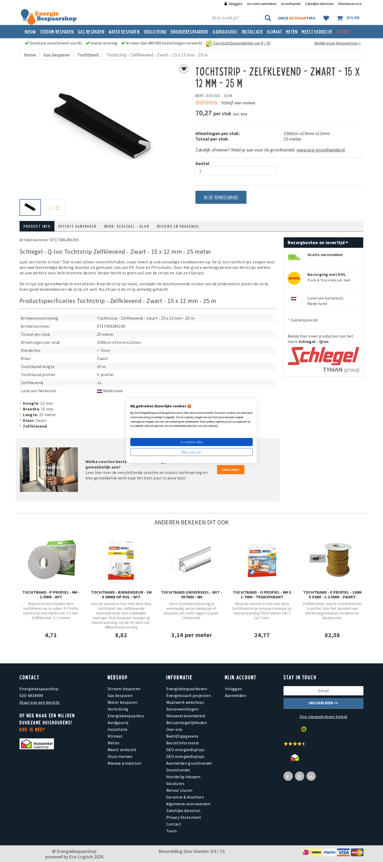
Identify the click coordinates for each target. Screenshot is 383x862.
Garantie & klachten (185, 797)
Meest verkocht (317, 31)
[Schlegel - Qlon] (323, 357)
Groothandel (291, 3)
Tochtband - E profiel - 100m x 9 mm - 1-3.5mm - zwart (332, 594)
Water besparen (124, 31)
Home (30, 55)
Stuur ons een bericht (40, 702)
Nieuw (30, 31)
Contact (174, 824)
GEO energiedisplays (185, 749)
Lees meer (230, 469)
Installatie (252, 31)
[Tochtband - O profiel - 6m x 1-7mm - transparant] (262, 559)
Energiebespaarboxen (186, 688)
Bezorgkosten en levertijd (317, 242)
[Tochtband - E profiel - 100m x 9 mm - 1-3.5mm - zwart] (332, 559)
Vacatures (175, 783)
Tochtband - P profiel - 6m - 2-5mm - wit (50, 594)
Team (171, 830)
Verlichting (155, 31)
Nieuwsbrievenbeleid (185, 715)
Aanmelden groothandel (189, 763)
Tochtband (87, 55)
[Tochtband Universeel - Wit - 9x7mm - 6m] (191, 559)
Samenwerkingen (182, 709)
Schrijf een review (238, 103)
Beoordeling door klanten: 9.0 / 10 (191, 851)
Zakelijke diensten (319, 3)
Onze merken (120, 756)
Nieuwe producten (124, 763)
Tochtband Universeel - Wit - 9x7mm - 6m (191, 594)
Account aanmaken (262, 3)
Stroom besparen (57, 31)
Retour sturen (179, 790)
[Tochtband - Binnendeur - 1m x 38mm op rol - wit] (121, 559)
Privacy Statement (183, 817)
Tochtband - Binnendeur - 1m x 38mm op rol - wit (121, 594)
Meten (292, 31)
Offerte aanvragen (77, 226)
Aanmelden (235, 695)
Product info (37, 226)
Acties (343, 31)
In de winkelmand (221, 197)
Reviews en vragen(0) (178, 226)
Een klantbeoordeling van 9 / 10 (241, 43)
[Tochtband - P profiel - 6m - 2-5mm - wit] (51, 559)
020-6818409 (31, 695)
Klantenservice (350, 3)
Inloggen (235, 3)
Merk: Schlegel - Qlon (126, 226)
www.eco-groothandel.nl (320, 150)
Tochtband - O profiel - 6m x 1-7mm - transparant (262, 594)
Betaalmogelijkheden (186, 722)
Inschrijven (321, 702)
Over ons (174, 729)
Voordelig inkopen (183, 776)
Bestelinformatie (182, 742)
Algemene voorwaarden (188, 803)
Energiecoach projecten (188, 695)
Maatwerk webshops (185, 702)
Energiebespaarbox (189, 31)
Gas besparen (91, 31)
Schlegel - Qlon (219, 95)
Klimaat (274, 31)
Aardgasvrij (225, 31)
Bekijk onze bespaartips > (337, 43)
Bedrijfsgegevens (182, 736)
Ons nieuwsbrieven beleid (323, 716)
